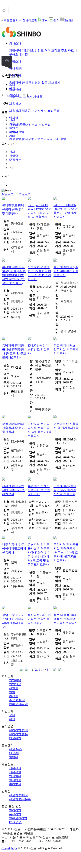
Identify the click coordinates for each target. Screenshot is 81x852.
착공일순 (8, 194)
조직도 (55, 50)
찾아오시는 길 (18, 54)
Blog (45, 20)
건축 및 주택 (17, 123)
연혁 (47, 50)
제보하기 (54, 82)
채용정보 (15, 103)
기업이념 (15, 50)
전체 (12, 119)
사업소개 (15, 61)
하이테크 (15, 131)
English (68, 20)
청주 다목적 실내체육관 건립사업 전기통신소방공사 (65, 618)
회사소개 (15, 43)
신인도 (39, 50)
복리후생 (53, 110)
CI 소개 (14, 753)
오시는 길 (18, 20)
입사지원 (15, 776)
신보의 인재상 (18, 795)
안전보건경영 (44, 138)
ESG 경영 (59, 138)
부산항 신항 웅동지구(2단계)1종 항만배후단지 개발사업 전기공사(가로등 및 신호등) (14, 275)
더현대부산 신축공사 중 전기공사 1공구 (65, 427)
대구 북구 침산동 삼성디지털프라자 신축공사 (14, 548)
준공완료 (15, 159)
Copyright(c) (9, 848)
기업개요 (28, 50)
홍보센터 (15, 89)
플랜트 (13, 127)
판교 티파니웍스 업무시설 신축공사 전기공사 (65, 349)
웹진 (56, 20)
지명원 (37, 96)
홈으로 (7, 20)
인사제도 (41, 110)
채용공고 (28, 110)
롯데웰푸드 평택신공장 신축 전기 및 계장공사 (13, 209)
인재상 (13, 117)
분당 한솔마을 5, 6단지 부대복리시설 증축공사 (65, 271)
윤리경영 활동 (38, 82)
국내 (12, 84)
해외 (19, 68)
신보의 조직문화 (39, 124)
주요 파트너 (69, 50)
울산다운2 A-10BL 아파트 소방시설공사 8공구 (40, 618)
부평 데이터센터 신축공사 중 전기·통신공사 (14, 427)
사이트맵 (31, 20)
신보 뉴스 (15, 749)
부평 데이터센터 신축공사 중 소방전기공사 (39, 490)
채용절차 (15, 110)
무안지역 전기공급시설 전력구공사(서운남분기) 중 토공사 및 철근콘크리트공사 (65, 552)
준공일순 (25, 194)
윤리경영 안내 (18, 82)
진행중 (13, 155)
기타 (12, 135)
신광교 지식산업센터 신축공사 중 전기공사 (13, 490)
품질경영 (28, 138)
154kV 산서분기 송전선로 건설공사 (39, 349)
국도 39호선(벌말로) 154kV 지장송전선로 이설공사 (64, 490)
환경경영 (15, 138)
